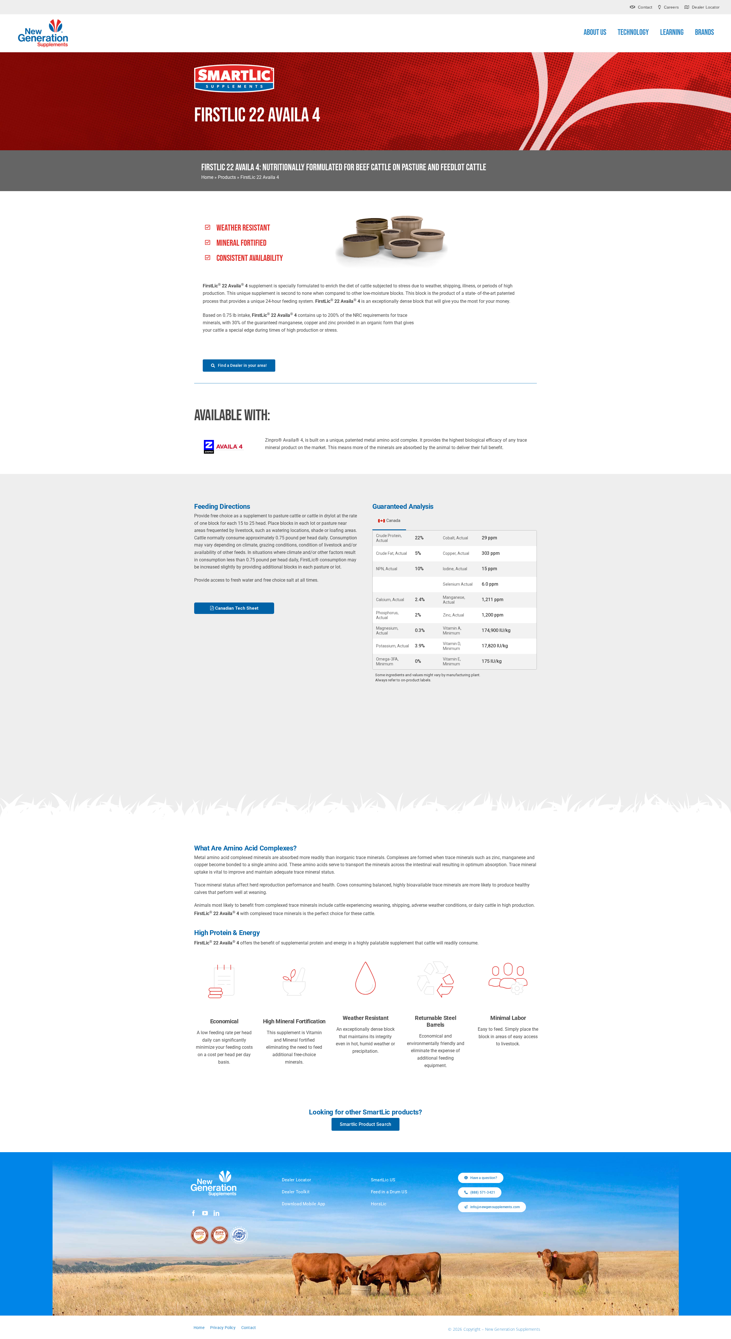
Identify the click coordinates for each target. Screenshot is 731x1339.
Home (207, 177)
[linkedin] (216, 1213)
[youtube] (205, 1213)
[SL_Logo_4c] (234, 66)
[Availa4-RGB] (224, 442)
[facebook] (193, 1213)
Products (227, 177)
